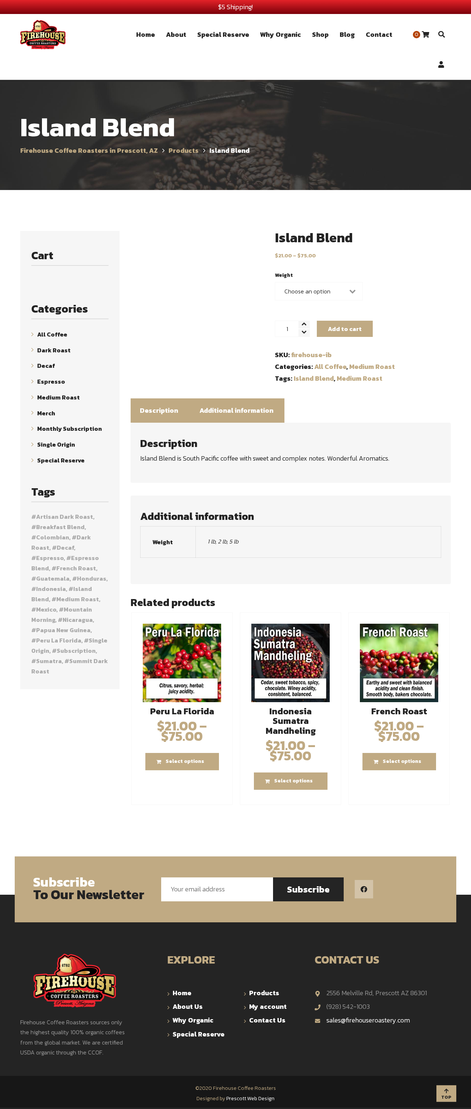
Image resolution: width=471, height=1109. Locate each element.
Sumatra (49, 660)
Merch (46, 412)
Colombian (52, 537)
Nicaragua (78, 619)
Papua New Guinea (63, 630)
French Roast (76, 568)
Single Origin (56, 444)
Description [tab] (159, 410)
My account (268, 1006)
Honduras (91, 578)
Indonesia (51, 588)
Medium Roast (372, 367)
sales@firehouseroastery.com (368, 1020)
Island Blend (314, 378)
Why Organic (193, 1020)
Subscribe (308, 889)
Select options (185, 761)
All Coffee (330, 367)
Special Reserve (61, 460)
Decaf (46, 365)
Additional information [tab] (236, 410)
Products (264, 993)
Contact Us (267, 1020)
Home (182, 993)
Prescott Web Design (250, 1098)
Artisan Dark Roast (64, 516)
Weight (284, 275)
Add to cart (345, 328)
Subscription (76, 650)
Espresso (51, 381)
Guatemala (53, 578)
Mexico (46, 609)
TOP (446, 1097)
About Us (188, 1006)
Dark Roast (54, 349)
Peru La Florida (58, 640)
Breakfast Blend (60, 526)
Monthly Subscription (69, 428)
